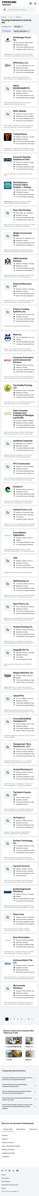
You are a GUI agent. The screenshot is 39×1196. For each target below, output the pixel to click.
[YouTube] (17, 1170)
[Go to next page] (32, 1019)
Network (6, 5)
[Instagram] (13, 1171)
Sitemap (4, 1188)
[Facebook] (5, 1171)
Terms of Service (6, 1181)
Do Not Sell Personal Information (10, 1185)
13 (28, 1019)
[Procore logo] (9, 2)
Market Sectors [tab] (20, 1129)
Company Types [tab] (8, 1129)
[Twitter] (9, 1171)
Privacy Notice (5, 1178)
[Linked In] (2, 1171)
